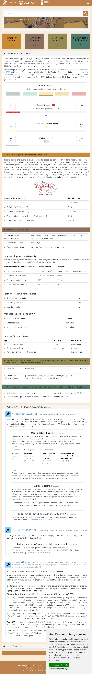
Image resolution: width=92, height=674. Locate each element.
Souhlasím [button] (54, 665)
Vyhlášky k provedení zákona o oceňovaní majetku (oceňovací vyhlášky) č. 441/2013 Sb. (46, 73)
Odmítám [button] (64, 665)
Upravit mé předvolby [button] (58, 669)
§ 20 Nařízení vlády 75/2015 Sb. (58, 550)
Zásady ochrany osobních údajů (34, 670)
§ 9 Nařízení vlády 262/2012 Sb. (41, 520)
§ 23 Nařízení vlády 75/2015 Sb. (39, 553)
